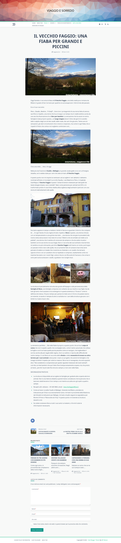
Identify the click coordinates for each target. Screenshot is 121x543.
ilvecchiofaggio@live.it (71, 387)
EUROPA (52, 23)
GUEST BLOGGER (36, 540)
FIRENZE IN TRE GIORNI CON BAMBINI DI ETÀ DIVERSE (39, 460)
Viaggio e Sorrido (60, 10)
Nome (34, 509)
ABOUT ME (40, 23)
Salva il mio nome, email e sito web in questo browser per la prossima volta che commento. (60, 524)
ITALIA (45, 23)
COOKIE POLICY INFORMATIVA (22, 540)
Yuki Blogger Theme (93, 540)
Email (34, 514)
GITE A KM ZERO (77, 23)
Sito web (34, 519)
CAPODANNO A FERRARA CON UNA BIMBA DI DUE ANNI (80, 460)
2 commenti (78, 472)
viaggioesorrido (56, 52)
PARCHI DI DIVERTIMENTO (64, 23)
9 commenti (58, 472)
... (43, 470)
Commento (35, 489)
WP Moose (105, 540)
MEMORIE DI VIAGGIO (38, 25)
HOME (34, 23)
